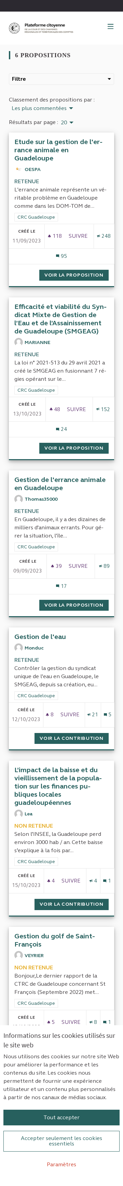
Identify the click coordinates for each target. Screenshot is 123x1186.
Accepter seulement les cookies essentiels (61, 1141)
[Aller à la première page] (41, 28)
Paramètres (61, 1164)
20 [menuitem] (64, 122)
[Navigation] (111, 27)
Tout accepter (61, 1117)
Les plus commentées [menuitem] (39, 108)
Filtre (19, 79)
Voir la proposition (76, 275)
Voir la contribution (74, 738)
